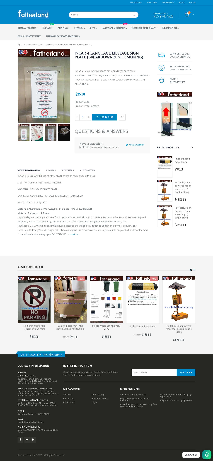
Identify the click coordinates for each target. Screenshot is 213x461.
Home (19, 45)
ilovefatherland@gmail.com (31, 422)
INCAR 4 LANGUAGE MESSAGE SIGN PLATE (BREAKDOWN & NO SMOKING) (109, 55)
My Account (136, 2)
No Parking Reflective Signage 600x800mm (34, 327)
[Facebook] (20, 440)
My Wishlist (168, 2)
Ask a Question (136, 144)
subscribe (186, 372)
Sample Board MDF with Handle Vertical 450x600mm (70, 327)
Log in (192, 2)
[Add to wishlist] (122, 117)
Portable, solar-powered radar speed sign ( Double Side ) (179, 328)
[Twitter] (27, 440)
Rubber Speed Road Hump (142, 326)
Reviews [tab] (51, 170)
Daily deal (152, 2)
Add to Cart (106, 117)
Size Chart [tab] (68, 170)
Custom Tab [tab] (87, 170)
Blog (181, 2)
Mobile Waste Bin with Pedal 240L (106, 327)
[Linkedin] (33, 440)
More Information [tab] (29, 170)
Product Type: (82, 105)
